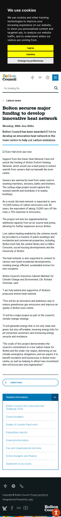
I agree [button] (30, 48)
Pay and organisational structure (23, 448)
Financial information (17, 440)
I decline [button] (30, 54)
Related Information (17, 397)
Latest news (13, 100)
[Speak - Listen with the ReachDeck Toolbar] (56, 512)
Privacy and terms (39, 495)
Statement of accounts (18, 463)
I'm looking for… (12, 88)
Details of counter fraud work (22, 424)
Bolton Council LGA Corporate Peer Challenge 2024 (25, 407)
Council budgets (14, 416)
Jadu (30, 499)
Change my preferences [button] (30, 60)
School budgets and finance (21, 455)
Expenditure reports (16, 432)
